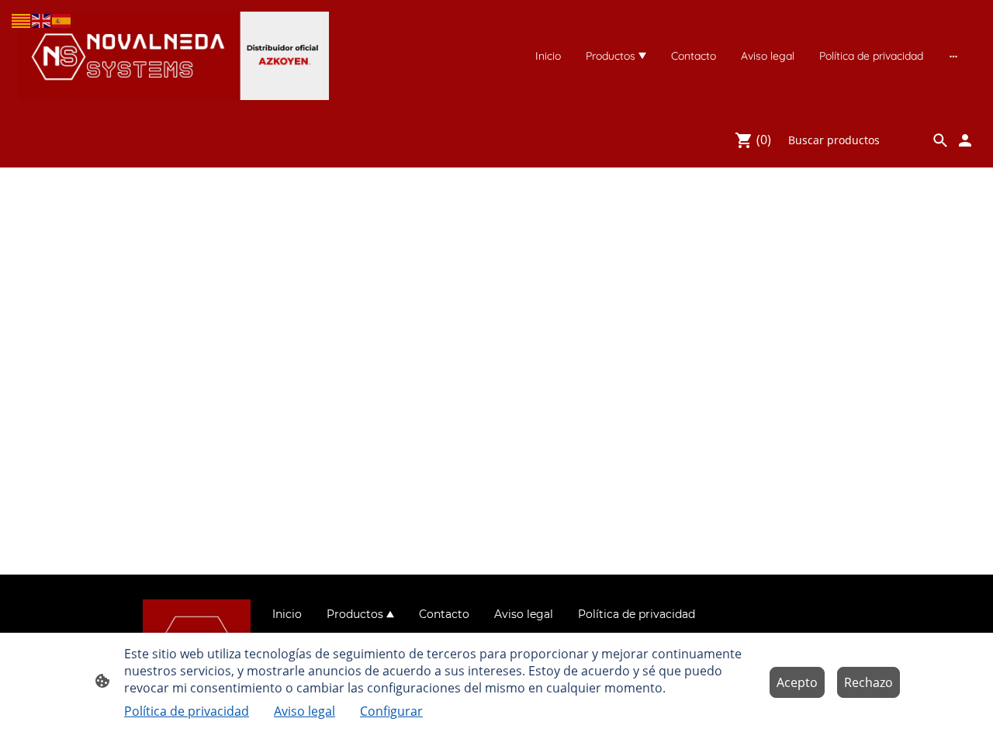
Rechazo (868, 682)
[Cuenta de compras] (965, 140)
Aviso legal (304, 711)
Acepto (797, 682)
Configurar (391, 711)
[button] (22, 19)
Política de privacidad (186, 711)
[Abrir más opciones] (953, 56)
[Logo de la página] (174, 56)
